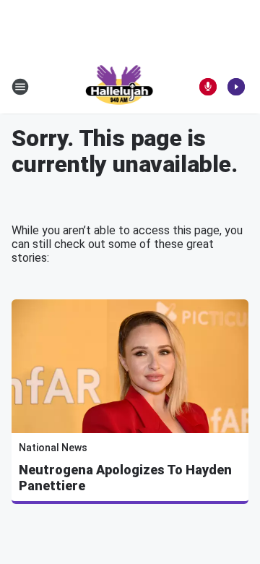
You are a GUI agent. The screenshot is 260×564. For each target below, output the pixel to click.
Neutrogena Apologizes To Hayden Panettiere (125, 477)
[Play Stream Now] (236, 86)
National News (53, 447)
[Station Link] (120, 87)
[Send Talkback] (208, 86)
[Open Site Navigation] (20, 86)
